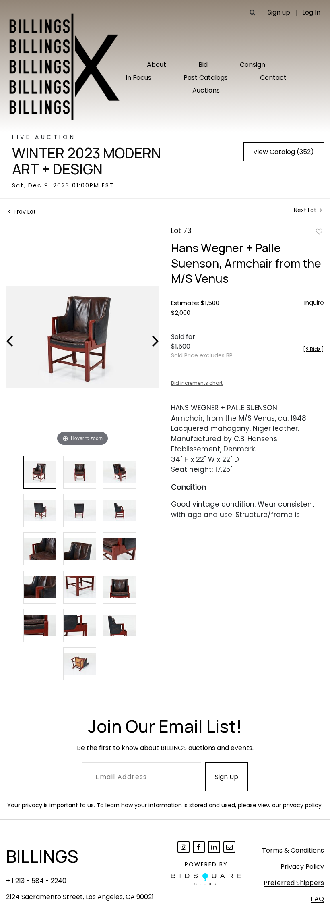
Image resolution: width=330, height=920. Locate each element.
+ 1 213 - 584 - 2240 (36, 880)
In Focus (138, 77)
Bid (203, 64)
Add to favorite (319, 231)
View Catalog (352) (283, 151)
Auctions (206, 90)
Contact (273, 77)
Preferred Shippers (294, 882)
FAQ (317, 898)
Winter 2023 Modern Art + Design (86, 161)
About (156, 64)
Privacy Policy (302, 866)
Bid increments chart (197, 383)
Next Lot (306, 210)
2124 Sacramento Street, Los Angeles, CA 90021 (80, 896)
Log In (311, 12)
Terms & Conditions (293, 850)
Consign (252, 64)
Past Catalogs (206, 77)
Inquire (314, 302)
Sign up (279, 12)
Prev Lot (24, 212)
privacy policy (302, 805)
